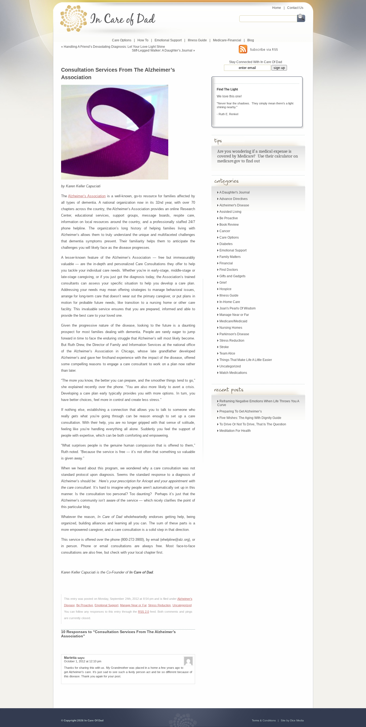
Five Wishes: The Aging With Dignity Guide (250, 418)
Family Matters (230, 257)
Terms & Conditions (264, 720)
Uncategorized (182, 605)
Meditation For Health (235, 431)
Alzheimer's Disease (234, 205)
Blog (250, 40)
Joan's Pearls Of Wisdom (237, 308)
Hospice (225, 289)
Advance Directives (233, 199)
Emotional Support (168, 40)
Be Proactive (84, 605)
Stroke (224, 347)
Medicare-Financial (227, 40)
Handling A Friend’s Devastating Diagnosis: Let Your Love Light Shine (114, 47)
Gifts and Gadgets (232, 276)
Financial (226, 263)
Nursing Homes (230, 328)
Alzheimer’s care (80, 672)
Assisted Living (230, 212)
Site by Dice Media (292, 720)
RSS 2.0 (143, 611)
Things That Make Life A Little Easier (245, 360)
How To (142, 40)
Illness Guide (197, 40)
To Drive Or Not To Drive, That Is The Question (252, 424)
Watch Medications (233, 373)
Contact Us (295, 8)
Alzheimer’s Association (87, 196)
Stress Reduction (159, 605)
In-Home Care (229, 302)
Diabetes (226, 244)
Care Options (121, 40)
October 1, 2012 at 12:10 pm (82, 661)
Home (276, 8)
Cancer (224, 231)
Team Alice (227, 353)
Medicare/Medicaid (233, 321)
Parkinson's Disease (234, 334)
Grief (222, 282)
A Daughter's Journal (234, 192)
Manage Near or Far (133, 605)
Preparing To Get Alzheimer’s (240, 411)
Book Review (229, 224)
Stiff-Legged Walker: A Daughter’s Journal (162, 50)
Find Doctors (228, 270)
